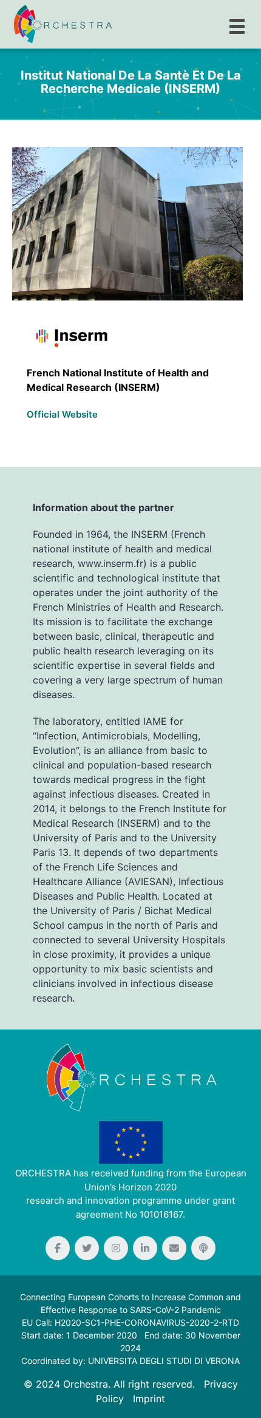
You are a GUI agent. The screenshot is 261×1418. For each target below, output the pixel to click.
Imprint (149, 1399)
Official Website (62, 414)
